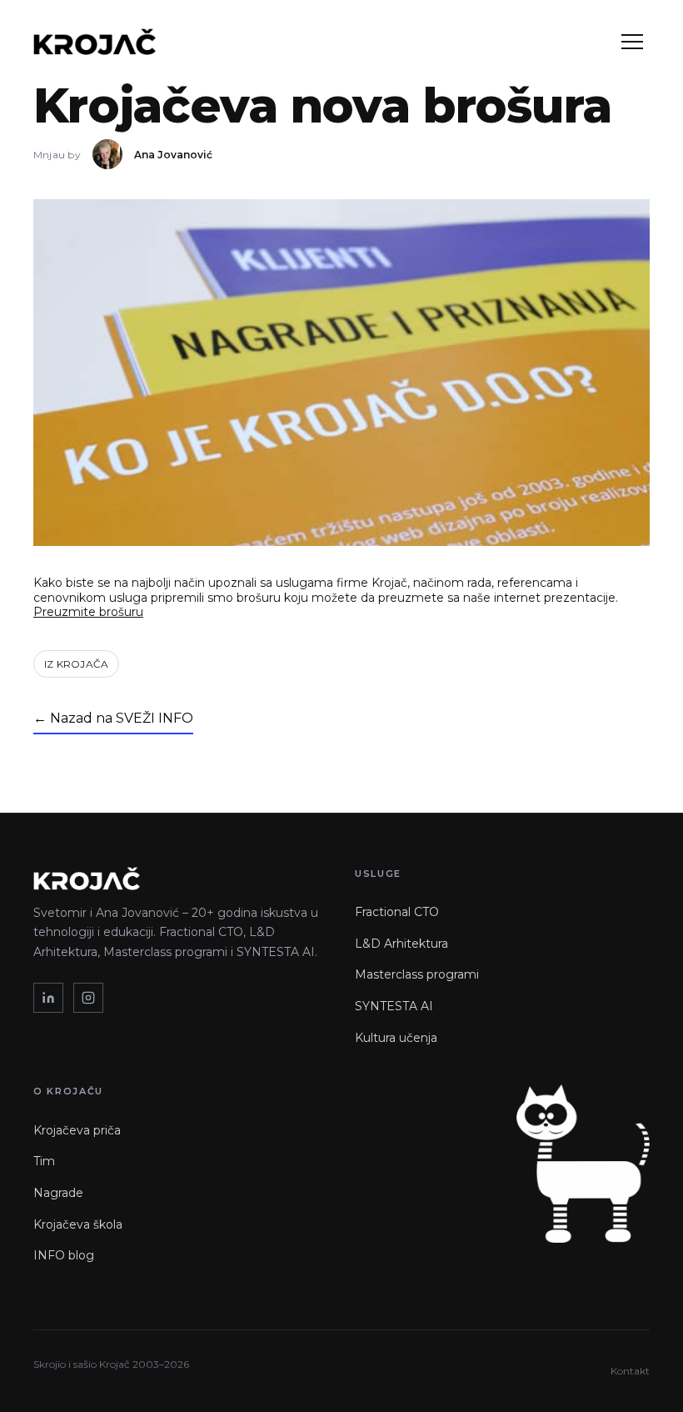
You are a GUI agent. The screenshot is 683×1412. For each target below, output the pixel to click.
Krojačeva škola (77, 1224)
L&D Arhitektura (401, 943)
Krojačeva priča (77, 1130)
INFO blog (63, 1255)
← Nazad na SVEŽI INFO (113, 718)
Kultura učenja (396, 1037)
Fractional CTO (397, 911)
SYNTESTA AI (394, 1006)
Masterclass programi (417, 974)
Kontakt (630, 1370)
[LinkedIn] (48, 998)
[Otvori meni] (632, 42)
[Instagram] (88, 998)
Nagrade (58, 1192)
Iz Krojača (76, 664)
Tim (44, 1161)
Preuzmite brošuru (88, 611)
